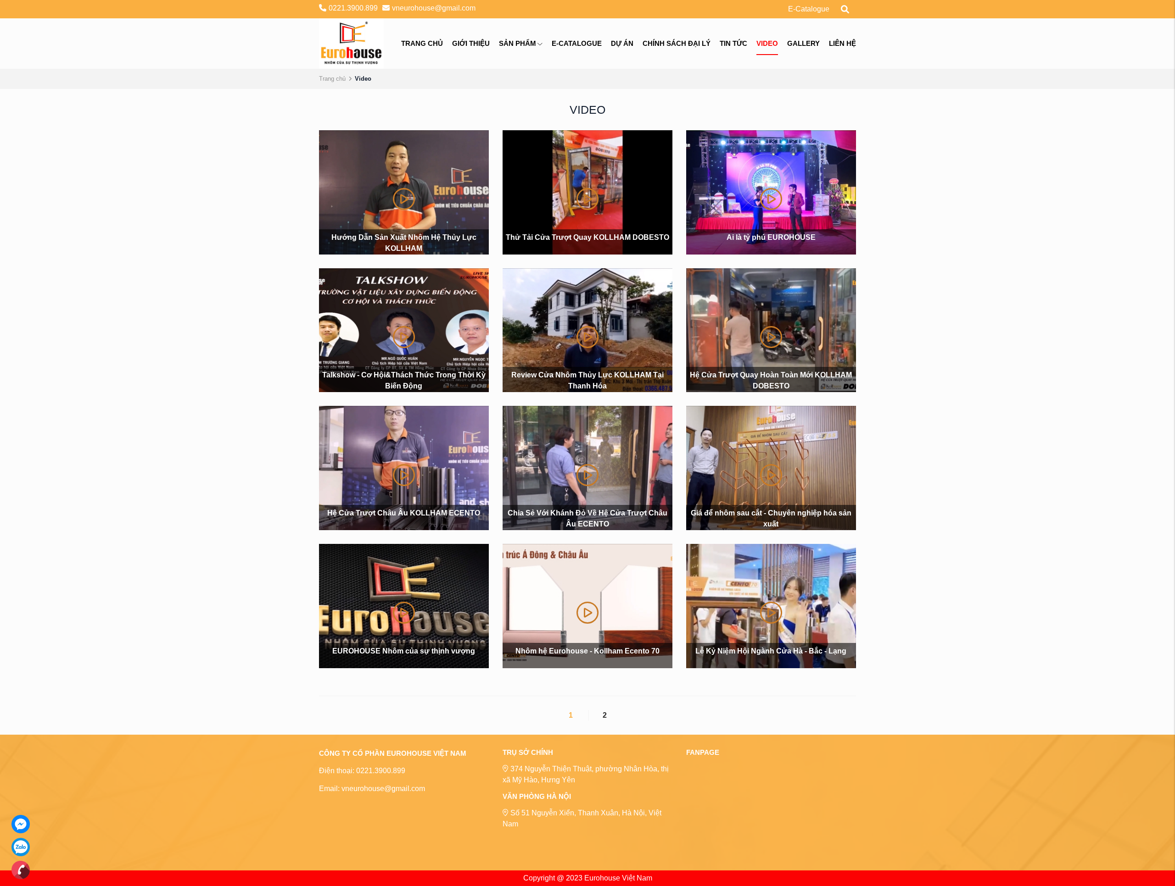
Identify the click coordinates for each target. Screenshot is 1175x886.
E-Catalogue (808, 9)
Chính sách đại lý (677, 43)
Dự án (622, 43)
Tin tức (733, 43)
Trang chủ (422, 43)
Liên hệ (842, 43)
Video (767, 43)
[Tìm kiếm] (845, 9)
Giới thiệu (471, 43)
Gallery (803, 43)
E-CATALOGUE (577, 43)
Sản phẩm (517, 43)
